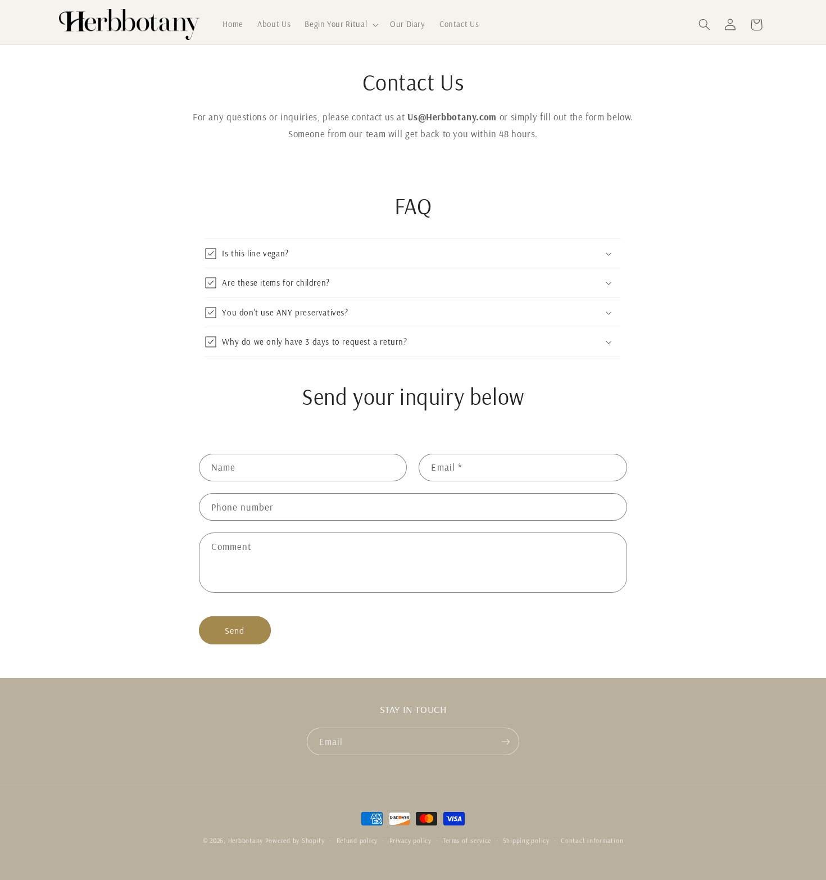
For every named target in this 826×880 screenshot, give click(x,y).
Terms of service (467, 840)
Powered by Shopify (295, 840)
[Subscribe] (506, 741)
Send (234, 630)
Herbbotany (245, 840)
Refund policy (357, 840)
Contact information (592, 840)
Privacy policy (410, 840)
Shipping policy (526, 840)
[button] (340, 24)
